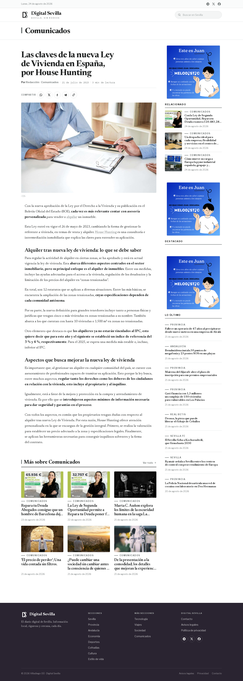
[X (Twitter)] (213, 4)
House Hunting (106, 232)
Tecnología (141, 618)
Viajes (138, 624)
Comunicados (47, 31)
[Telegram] (207, 4)
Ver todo (148, 462)
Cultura (92, 653)
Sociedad (140, 630)
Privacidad (203, 673)
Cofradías (93, 647)
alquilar (72, 217)
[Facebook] (219, 4)
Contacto (186, 618)
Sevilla (92, 618)
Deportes (94, 641)
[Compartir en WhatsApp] (41, 95)
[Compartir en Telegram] (65, 95)
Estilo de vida (96, 659)
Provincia (93, 624)
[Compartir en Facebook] (57, 95)
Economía (94, 636)
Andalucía (93, 630)
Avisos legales (189, 624)
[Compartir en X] (49, 95)
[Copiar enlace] (73, 95)
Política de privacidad (193, 630)
